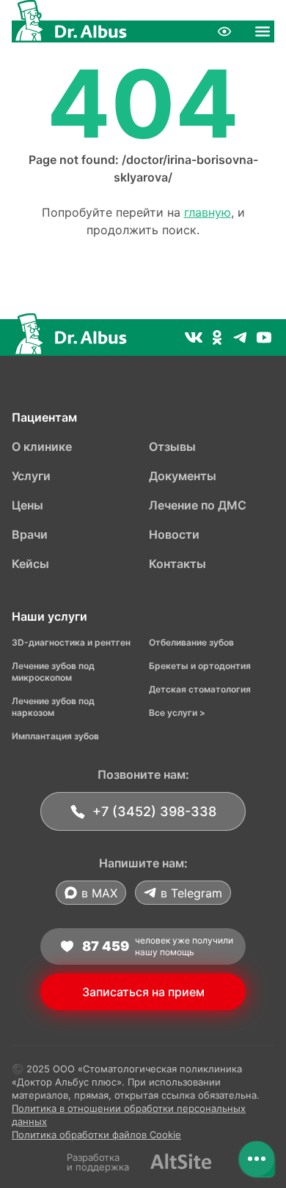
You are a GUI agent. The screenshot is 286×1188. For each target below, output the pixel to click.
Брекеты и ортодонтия (200, 665)
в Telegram (191, 893)
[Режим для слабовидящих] (224, 31)
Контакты (177, 563)
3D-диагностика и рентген (71, 642)
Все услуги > (177, 712)
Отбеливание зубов (191, 642)
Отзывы (172, 446)
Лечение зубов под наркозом (53, 706)
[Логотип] (69, 31)
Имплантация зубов (55, 736)
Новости (174, 534)
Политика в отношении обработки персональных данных (129, 1114)
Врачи (30, 534)
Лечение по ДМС (197, 505)
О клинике (42, 446)
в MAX (99, 893)
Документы (182, 475)
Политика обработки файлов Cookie (96, 1134)
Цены (27, 505)
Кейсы (30, 563)
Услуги (31, 475)
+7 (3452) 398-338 (154, 811)
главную (207, 212)
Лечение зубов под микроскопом (53, 671)
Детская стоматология (200, 689)
